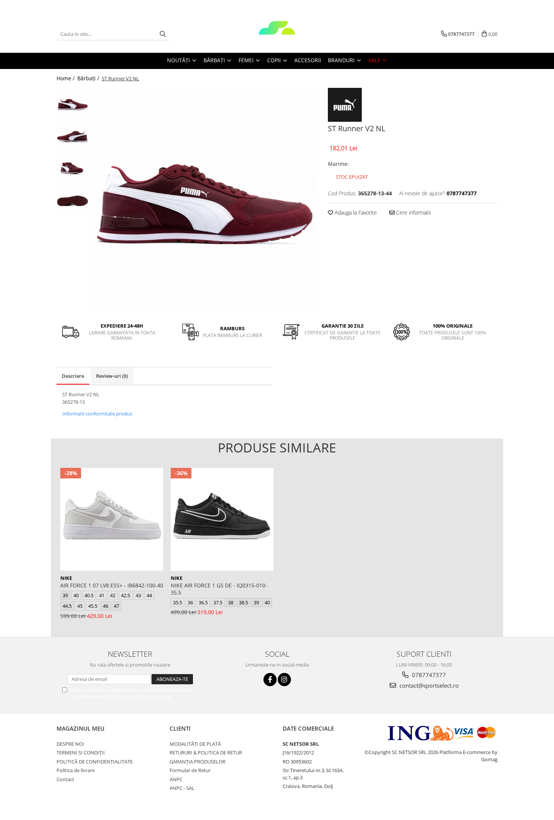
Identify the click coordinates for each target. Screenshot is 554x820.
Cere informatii (413, 212)
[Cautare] (163, 34)
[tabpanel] (204, 200)
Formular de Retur (190, 770)
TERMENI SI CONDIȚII (81, 752)
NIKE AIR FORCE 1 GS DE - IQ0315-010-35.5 (219, 589)
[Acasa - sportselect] (277, 34)
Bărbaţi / (89, 78)
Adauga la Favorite (355, 212)
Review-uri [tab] (112, 375)
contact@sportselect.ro (428, 685)
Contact (65, 779)
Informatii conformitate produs (97, 413)
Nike (66, 578)
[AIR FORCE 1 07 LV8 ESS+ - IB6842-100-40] (111, 519)
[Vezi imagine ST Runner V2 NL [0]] (72, 104)
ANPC (176, 779)
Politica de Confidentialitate (139, 696)
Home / (66, 78)
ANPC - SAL (182, 788)
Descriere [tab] (73, 375)
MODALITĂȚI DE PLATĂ (195, 743)
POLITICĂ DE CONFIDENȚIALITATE (95, 761)
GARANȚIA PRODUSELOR (197, 761)
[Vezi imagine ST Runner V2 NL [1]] (72, 136)
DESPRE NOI (70, 743)
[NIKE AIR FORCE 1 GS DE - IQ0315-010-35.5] (222, 519)
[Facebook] (270, 679)
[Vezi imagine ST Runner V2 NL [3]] (72, 200)
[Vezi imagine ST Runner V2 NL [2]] (72, 168)
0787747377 (428, 675)
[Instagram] (284, 679)
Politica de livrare (76, 770)
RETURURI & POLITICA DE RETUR (206, 752)
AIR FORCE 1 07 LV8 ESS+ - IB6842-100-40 (111, 585)
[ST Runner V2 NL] (204, 200)
